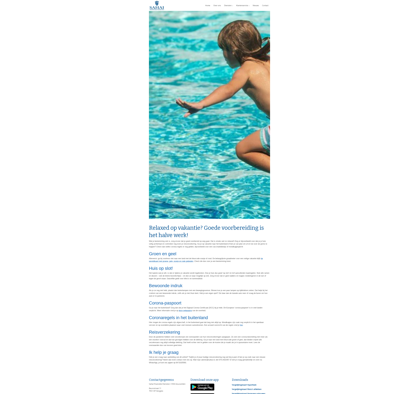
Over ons (217, 5)
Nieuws (256, 5)
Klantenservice (242, 5)
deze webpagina (185, 311)
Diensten (228, 5)
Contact (265, 5)
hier (241, 325)
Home (207, 5)
